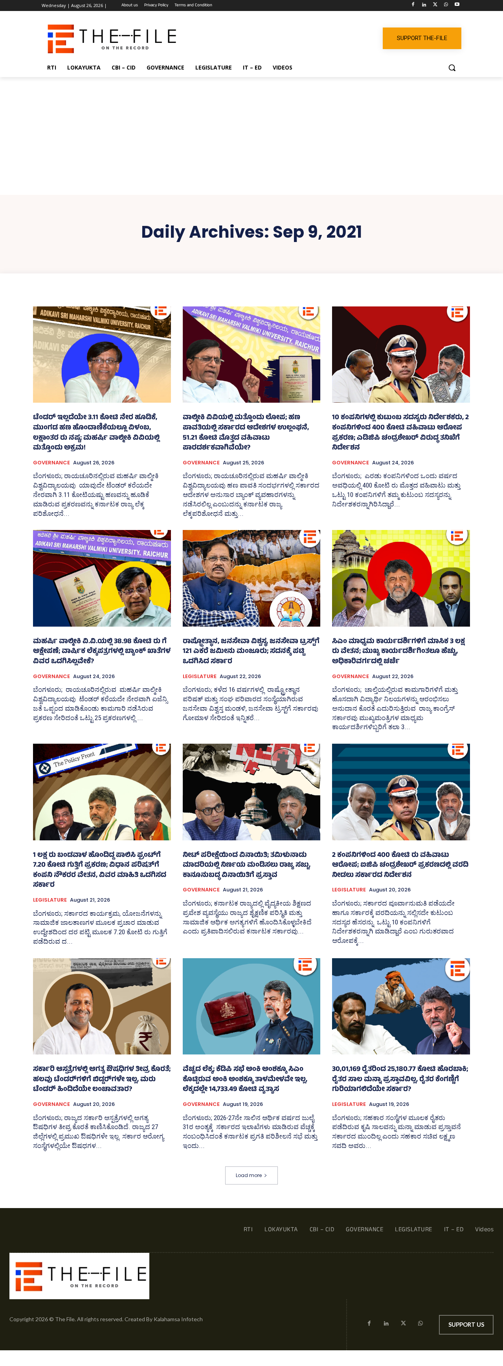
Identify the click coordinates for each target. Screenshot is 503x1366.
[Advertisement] (251, 136)
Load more (249, 1175)
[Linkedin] (424, 5)
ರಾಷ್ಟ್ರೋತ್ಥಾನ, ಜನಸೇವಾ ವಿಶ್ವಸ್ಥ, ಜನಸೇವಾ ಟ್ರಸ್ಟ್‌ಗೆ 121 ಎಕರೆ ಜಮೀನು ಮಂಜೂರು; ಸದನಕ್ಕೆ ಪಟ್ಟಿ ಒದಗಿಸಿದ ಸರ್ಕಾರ (251, 652)
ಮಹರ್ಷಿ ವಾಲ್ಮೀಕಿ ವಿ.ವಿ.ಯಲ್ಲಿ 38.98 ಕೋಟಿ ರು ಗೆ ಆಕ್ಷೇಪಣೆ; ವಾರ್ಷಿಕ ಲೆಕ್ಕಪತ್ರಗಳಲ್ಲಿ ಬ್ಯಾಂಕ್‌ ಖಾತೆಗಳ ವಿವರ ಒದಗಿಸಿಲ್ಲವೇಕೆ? (102, 652)
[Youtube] (456, 5)
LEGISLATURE (200, 676)
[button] (451, 67)
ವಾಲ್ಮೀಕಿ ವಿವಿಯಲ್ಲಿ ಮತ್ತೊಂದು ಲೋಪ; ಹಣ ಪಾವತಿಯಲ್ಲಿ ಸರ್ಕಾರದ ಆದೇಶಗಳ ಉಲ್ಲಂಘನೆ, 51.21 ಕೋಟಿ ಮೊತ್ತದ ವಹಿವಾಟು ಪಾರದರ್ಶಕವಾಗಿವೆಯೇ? (246, 433)
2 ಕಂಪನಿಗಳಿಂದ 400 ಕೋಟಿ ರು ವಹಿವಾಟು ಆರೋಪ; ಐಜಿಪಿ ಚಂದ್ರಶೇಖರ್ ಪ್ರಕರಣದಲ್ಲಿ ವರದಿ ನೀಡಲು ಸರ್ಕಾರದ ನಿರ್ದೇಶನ (400, 866)
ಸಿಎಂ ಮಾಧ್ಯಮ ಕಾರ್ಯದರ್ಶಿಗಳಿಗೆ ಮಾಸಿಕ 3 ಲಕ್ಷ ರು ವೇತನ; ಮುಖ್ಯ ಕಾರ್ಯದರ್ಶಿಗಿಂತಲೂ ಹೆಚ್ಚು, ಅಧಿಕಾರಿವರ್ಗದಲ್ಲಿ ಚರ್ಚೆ (398, 652)
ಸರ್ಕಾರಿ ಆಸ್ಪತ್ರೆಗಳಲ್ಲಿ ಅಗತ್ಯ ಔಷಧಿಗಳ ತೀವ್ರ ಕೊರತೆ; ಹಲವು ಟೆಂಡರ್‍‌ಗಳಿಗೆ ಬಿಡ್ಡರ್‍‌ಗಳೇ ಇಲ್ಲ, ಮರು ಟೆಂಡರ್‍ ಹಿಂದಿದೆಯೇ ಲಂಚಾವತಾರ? (102, 1080)
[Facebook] (413, 5)
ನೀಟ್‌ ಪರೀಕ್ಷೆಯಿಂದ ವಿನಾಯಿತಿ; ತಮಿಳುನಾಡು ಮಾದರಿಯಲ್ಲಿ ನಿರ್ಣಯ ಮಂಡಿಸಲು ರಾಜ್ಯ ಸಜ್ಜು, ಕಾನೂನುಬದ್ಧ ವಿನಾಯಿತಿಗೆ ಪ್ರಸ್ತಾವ (246, 866)
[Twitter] (435, 5)
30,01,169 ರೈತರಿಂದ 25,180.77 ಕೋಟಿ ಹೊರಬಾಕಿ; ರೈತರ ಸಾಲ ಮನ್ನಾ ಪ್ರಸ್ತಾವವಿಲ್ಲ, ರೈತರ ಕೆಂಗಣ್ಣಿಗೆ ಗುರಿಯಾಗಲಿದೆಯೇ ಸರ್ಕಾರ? (400, 1080)
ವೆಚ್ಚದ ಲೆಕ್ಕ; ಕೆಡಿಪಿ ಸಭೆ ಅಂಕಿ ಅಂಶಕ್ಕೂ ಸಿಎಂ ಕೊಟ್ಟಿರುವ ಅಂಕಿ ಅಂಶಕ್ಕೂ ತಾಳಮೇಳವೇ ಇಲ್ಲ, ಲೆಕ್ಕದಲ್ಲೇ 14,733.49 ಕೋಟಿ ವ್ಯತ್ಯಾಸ (245, 1080)
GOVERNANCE (51, 463)
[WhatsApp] (445, 5)
